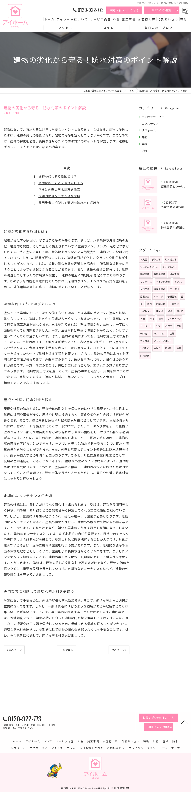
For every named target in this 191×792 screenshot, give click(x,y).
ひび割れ (144, 348)
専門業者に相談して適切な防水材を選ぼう (68, 202)
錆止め (180, 311)
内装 (179, 348)
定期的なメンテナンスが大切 (59, 195)
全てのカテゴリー (153, 117)
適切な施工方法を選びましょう (60, 182)
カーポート (146, 326)
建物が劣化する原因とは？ (57, 176)
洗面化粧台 (159, 289)
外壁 (144, 137)
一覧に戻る (66, 650)
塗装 (179, 326)
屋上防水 (174, 289)
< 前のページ (14, 650)
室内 (149, 303)
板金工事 (174, 274)
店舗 (172, 333)
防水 (144, 151)
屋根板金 (144, 296)
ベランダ (158, 296)
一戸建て (144, 333)
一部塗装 (174, 303)
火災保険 (144, 355)
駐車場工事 (171, 259)
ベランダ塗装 (163, 281)
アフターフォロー (163, 340)
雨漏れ (168, 348)
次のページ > (119, 650)
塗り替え (144, 340)
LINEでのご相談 (161, 10)
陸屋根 (159, 311)
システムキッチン (149, 266)
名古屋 (168, 326)
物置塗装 (144, 274)
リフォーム (149, 130)
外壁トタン (146, 311)
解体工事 (156, 259)
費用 (151, 318)
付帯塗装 (144, 289)
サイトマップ (171, 748)
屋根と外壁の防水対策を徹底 (59, 189)
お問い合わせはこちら (124, 10)
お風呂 (143, 259)
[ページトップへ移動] (184, 722)
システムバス (170, 266)
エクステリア (150, 123)
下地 (142, 318)
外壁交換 (160, 303)
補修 (160, 318)
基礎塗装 (172, 296)
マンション (159, 333)
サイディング (174, 318)
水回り (157, 348)
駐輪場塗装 (159, 274)
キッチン (179, 281)
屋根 (144, 144)
